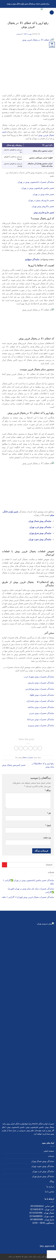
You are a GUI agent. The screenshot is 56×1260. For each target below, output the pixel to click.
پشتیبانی (18, 34)
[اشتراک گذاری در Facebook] (35, 748)
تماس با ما (49, 1191)
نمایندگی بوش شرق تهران (43, 1176)
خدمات (51, 1156)
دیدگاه (48, 790)
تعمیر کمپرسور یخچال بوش (13, 765)
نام (49, 813)
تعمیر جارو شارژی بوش (44, 212)
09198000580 (36, 1219)
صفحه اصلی (48, 1151)
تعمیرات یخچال (28, 757)
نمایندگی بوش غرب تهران (43, 1171)
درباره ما (50, 1186)
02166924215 (36, 1209)
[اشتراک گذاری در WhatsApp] (40, 748)
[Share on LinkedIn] (16, 748)
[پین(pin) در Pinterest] (21, 748)
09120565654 (36, 1206)
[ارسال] (4, 864)
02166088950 (36, 1216)
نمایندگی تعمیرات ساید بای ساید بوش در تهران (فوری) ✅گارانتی (31, 890)
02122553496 (35, 1213)
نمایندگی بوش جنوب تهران (42, 1166)
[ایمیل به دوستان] (25, 748)
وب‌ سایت (47, 837)
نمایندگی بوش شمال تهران (42, 1161)
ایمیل (48, 825)
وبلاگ (51, 1181)
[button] (52, 12)
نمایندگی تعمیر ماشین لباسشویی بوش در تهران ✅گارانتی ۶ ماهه (28, 882)
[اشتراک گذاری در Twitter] (30, 748)
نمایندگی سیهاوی (31, 259)
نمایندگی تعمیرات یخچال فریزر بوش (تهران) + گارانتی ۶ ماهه (28, 897)
